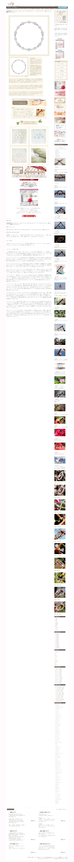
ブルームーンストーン (58, 782)
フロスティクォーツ (58, 773)
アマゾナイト (57, 712)
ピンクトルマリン (58, 757)
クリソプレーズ (57, 735)
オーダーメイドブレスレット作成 (60, 146)
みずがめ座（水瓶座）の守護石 (59, 699)
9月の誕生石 (57, 644)
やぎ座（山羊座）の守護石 (59, 698)
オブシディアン (57, 726)
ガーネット (57, 727)
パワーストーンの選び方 (58, 147)
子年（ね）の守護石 (58, 668)
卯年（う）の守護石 (58, 672)
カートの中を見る (63, 7)
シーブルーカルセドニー (58, 742)
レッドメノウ (57, 796)
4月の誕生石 (57, 637)
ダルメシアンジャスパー (58, 753)
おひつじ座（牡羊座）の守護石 (59, 686)
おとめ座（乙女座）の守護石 (59, 693)
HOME (10, 7)
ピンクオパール (57, 761)
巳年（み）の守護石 (58, 675)
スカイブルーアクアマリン (59, 707)
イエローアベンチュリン (58, 717)
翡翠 (56, 743)
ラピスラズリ (57, 787)
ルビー (56, 792)
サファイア (57, 739)
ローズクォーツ (57, 797)
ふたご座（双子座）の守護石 (59, 689)
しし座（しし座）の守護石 (59, 691)
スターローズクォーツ (58, 799)
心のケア (56, 630)
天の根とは (16, 7)
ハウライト (57, 778)
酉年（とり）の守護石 (58, 680)
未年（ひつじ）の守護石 (58, 677)
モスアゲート (57, 783)
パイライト (57, 760)
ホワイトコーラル (58, 762)
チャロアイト (57, 755)
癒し (56, 626)
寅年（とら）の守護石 (58, 671)
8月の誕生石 (57, 642)
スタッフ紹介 (44, 857)
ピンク (56, 657)
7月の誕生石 (57, 641)
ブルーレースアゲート (58, 769)
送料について (34, 857)
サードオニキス (57, 738)
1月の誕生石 (57, 633)
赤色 (56, 662)
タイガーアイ (57, 752)
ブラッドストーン (58, 765)
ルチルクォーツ (57, 791)
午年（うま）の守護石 (58, 676)
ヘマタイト (57, 774)
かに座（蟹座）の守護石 (58, 690)
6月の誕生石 (57, 640)
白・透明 (56, 651)
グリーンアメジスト (58, 764)
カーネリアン (57, 729)
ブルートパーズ (57, 766)
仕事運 (56, 622)
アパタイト (57, 709)
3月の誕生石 (57, 636)
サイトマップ (56, 857)
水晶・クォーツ (57, 731)
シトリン (56, 744)
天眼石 (56, 801)
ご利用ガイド (39, 857)
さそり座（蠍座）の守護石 (59, 695)
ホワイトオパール (58, 725)
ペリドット (57, 775)
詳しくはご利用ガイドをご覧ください (61, 809)
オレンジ (56, 659)
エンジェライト (57, 721)
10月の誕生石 (57, 645)
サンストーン (57, 740)
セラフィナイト (57, 748)
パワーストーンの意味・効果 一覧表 (60, 148)
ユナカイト (57, 786)
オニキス (56, 722)
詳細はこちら (33, 820)
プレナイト (57, 770)
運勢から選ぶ (57, 151)
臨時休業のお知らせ (50, 857)
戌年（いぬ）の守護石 (58, 681)
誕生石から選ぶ (57, 152)
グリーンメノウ (57, 733)
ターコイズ (57, 751)
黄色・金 (56, 661)
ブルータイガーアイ (58, 777)
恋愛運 (56, 619)
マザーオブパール (58, 779)
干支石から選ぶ (57, 155)
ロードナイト (57, 800)
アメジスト (57, 713)
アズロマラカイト (58, 708)
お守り (56, 628)
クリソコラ (57, 734)
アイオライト (57, 704)
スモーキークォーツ (58, 747)
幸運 (56, 618)
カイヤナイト (57, 730)
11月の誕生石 (57, 646)
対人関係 (56, 627)
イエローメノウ (57, 718)
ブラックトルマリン (58, 756)
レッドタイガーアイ (58, 795)
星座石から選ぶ (57, 156)
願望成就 (56, 623)
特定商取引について (62, 857)
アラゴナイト (57, 716)
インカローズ (57, 720)
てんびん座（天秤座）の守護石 (59, 694)
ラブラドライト (57, 788)
